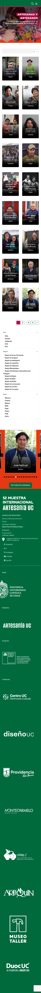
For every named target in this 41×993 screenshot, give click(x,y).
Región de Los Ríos (11, 386)
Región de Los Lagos (11, 389)
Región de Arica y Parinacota (14, 355)
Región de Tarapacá (11, 358)
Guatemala (8, 341)
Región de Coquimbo (12, 363)
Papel (7, 408)
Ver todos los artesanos (20, 485)
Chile (6, 336)
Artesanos (5, 530)
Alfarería (8, 398)
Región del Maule (10, 376)
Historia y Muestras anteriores (12, 519)
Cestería (7, 400)
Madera (7, 403)
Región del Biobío (10, 381)
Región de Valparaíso (12, 366)
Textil (6, 414)
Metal (6, 406)
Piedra (7, 411)
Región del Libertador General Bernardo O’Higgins (17, 372)
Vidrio (7, 416)
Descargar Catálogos (9, 524)
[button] (4, 477)
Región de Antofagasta (12, 360)
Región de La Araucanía (12, 384)
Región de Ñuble (10, 379)
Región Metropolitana (12, 368)
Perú (6, 346)
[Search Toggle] (32, 4)
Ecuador (7, 338)
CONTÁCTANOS (8, 535)
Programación (7, 533)
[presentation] (1, 455)
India (6, 344)
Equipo (4, 521)
